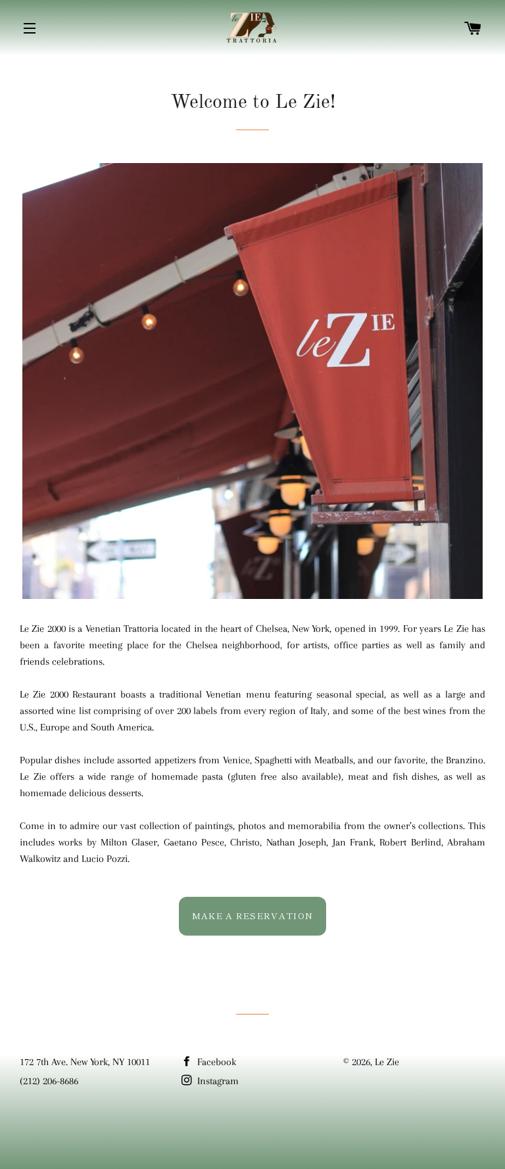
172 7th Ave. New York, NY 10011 (85, 1062)
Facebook (215, 1062)
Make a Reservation (252, 915)
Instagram (217, 1081)
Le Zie (387, 1062)
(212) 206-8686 (49, 1081)
